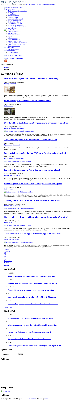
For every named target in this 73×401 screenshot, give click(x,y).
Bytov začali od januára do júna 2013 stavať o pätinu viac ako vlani (35, 153)
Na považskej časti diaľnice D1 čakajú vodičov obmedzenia (29, 339)
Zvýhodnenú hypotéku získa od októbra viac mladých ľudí (30, 139)
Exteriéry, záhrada (13, 17)
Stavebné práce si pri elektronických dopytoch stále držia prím (33, 183)
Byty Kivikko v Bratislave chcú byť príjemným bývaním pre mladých (36, 123)
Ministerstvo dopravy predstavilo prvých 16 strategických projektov (33, 325)
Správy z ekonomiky (13, 35)
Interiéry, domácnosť (13, 15)
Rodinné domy (12, 14)
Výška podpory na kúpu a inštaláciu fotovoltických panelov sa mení (33, 304)
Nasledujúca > (8, 261)
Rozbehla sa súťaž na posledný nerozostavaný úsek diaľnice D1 (31, 318)
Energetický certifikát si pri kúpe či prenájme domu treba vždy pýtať (36, 217)
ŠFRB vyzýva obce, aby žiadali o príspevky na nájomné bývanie (31, 276)
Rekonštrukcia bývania (14, 20)
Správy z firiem (12, 28)
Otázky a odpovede (13, 52)
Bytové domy (11, 12)
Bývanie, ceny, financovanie (16, 25)
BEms (46, 398)
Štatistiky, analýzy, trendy (15, 41)
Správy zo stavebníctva (14, 31)
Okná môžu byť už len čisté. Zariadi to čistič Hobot (27, 100)
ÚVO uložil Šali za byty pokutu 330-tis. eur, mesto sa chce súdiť (31, 290)
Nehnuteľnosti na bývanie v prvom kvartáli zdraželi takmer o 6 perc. (33, 283)
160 (5, 254)
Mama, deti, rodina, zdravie (15, 19)
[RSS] (5, 61)
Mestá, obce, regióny (14, 39)
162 (5, 257)
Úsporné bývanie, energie (15, 23)
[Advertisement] (12, 373)
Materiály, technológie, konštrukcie (18, 27)
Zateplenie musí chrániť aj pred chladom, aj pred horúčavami (32, 234)
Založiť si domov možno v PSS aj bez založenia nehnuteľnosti (32, 170)
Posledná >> (7, 262)
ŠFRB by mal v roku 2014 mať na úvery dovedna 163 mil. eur (32, 200)
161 (5, 256)
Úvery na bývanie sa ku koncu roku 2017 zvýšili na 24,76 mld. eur (32, 297)
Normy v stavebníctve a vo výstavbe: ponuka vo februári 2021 (30, 332)
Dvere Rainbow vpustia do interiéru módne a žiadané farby (31, 78)
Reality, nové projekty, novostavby (17, 11)
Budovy (10, 36)
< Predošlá (7, 251)
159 (5, 253)
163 (5, 259)
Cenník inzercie (32, 398)
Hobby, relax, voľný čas (14, 22)
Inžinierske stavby (13, 38)
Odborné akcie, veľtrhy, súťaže (16, 44)
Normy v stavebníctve (14, 46)
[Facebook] (14, 58)
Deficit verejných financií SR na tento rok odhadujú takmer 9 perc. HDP (34, 346)
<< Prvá (6, 249)
